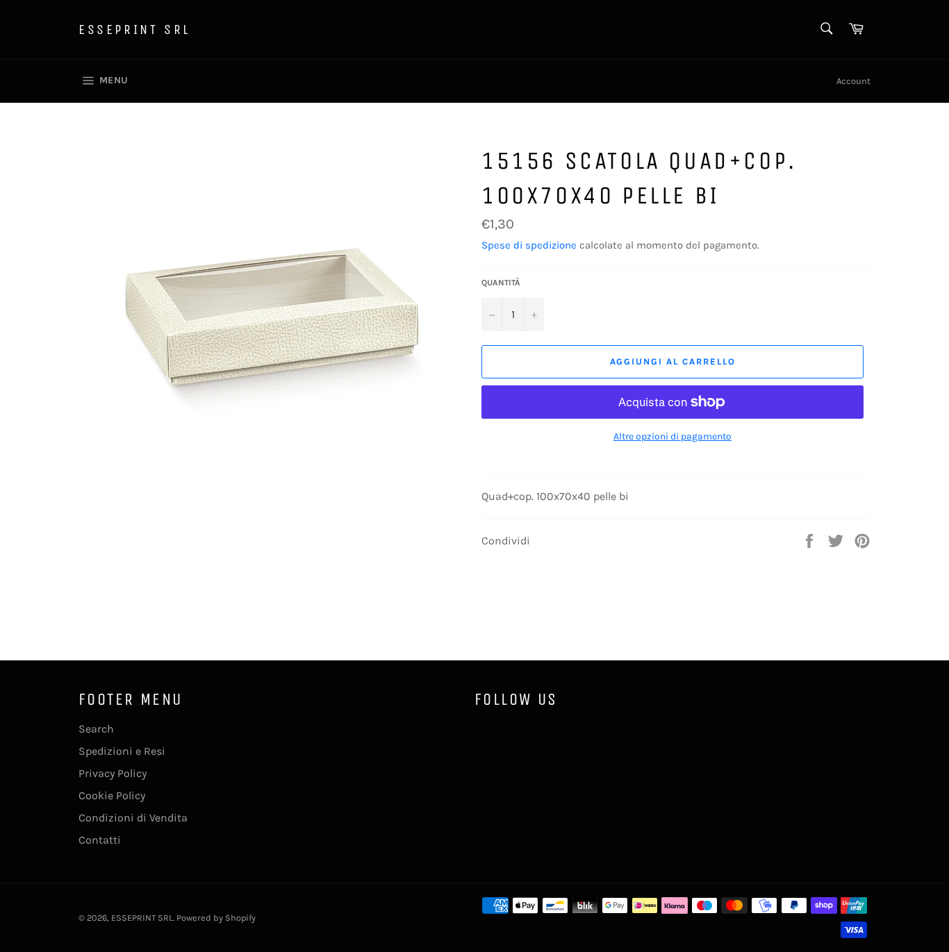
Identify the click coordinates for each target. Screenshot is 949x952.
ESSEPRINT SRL (134, 29)
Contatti (100, 839)
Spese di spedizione (529, 245)
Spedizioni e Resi (122, 751)
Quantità (500, 282)
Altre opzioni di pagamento (672, 436)
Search (96, 728)
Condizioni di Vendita (133, 817)
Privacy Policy (113, 773)
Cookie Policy (112, 795)
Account (853, 81)
